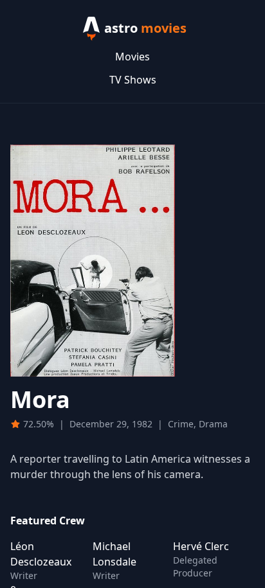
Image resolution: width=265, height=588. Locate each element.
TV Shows (132, 80)
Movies (132, 56)
